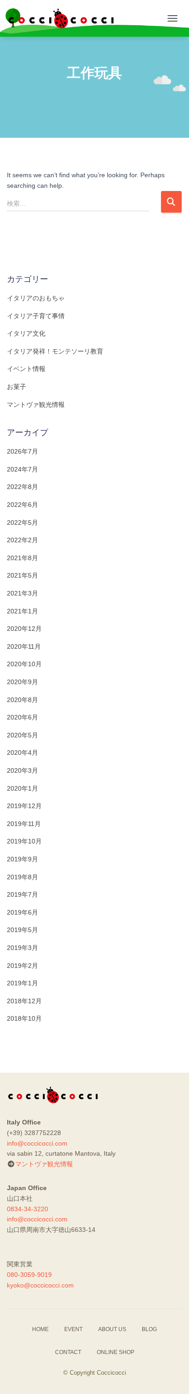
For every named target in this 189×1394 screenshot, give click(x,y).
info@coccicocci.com (37, 1143)
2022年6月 (22, 504)
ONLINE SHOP (115, 1352)
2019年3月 (22, 947)
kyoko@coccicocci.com (40, 1285)
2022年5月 (22, 522)
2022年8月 (22, 486)
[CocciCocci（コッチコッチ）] (64, 18)
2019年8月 (22, 877)
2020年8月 (22, 699)
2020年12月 (24, 628)
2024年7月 (22, 469)
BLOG (149, 1329)
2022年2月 (22, 540)
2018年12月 (24, 1001)
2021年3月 (22, 593)
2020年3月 (22, 770)
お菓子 (16, 386)
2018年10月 (24, 1018)
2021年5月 (22, 575)
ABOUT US (112, 1329)
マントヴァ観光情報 (36, 404)
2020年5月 (22, 735)
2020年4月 (22, 752)
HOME (40, 1329)
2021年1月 (22, 611)
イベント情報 (26, 368)
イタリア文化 (26, 333)
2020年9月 (22, 682)
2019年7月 (22, 894)
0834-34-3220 (27, 1209)
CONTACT (68, 1352)
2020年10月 (24, 664)
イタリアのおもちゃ (36, 298)
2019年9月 (22, 859)
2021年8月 (22, 558)
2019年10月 (24, 841)
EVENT (73, 1329)
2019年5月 (22, 929)
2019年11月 (24, 823)
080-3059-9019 (29, 1274)
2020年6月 (22, 717)
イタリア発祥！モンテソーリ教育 (55, 351)
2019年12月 (24, 805)
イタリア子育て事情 (36, 316)
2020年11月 (24, 646)
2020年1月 (22, 788)
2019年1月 (22, 983)
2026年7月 (22, 451)
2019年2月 (22, 965)
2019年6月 (22, 912)
